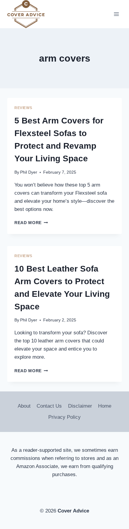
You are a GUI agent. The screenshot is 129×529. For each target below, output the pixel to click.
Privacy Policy (64, 417)
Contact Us (49, 406)
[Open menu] (116, 14)
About (24, 406)
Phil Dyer (28, 172)
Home (104, 406)
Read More (31, 222)
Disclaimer (80, 406)
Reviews (23, 108)
